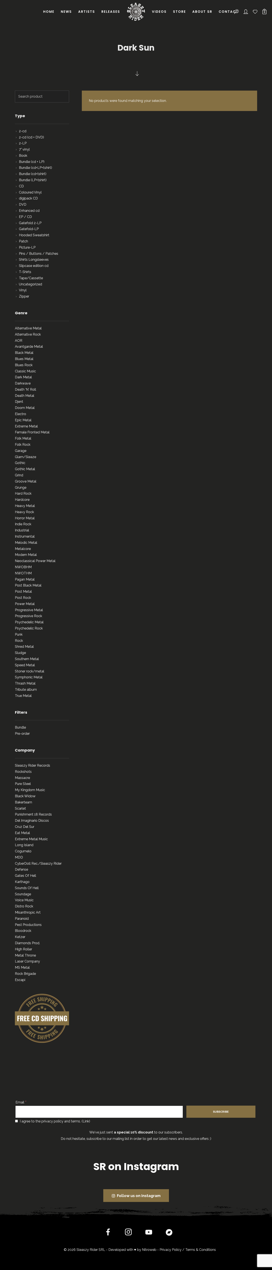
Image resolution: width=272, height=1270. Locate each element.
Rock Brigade (25, 974)
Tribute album (26, 690)
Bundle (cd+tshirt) (32, 174)
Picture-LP (27, 247)
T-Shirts (25, 272)
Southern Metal (27, 659)
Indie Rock (23, 524)
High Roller (23, 949)
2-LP (23, 143)
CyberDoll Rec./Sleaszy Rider (38, 863)
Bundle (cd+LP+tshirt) (35, 168)
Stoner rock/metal (29, 671)
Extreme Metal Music (31, 839)
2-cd (22, 131)
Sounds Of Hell (27, 888)
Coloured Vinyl (30, 192)
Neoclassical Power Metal (35, 561)
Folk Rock (22, 445)
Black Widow (25, 796)
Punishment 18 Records (33, 814)
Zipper (24, 296)
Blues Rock (24, 365)
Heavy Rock (24, 512)
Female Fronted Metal (32, 432)
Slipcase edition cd (33, 266)
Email (21, 1102)
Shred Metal (24, 647)
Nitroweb (149, 1250)
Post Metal (23, 591)
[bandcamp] (169, 1233)
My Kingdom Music (30, 790)
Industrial (22, 530)
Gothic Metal (25, 469)
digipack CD (28, 198)
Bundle (20, 727)
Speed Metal (25, 665)
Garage (20, 451)
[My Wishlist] (255, 11)
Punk (19, 634)
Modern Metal (26, 555)
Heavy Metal (25, 506)
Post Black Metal (28, 585)
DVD (22, 204)
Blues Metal (24, 359)
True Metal (23, 696)
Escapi (20, 980)
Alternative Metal (28, 328)
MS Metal (22, 967)
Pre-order (22, 734)
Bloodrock (23, 931)
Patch (23, 241)
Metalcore (23, 549)
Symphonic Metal (28, 677)
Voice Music (24, 900)
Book (23, 156)
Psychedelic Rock (29, 628)
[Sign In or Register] (246, 11)
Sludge (20, 653)
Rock (19, 641)
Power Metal (25, 604)
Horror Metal (25, 518)
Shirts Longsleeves (34, 260)
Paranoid (22, 919)
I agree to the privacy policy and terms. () (54, 1121)
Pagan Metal (25, 579)
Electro (20, 414)
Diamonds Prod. (27, 943)
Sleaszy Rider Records (32, 765)
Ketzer (20, 937)
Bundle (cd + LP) (31, 162)
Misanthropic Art (28, 912)
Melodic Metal (26, 543)
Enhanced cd (29, 211)
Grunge (20, 488)
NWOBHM (23, 567)
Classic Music (25, 371)
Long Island (24, 845)
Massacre (22, 778)
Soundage (23, 894)
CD (21, 186)
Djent (19, 402)
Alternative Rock (28, 334)
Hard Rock (23, 493)
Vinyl (23, 290)
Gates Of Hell (25, 876)
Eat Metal (22, 833)
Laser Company (27, 961)
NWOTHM (23, 573)
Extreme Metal (26, 426)
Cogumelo (23, 851)
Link (86, 1121)
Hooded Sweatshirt (34, 235)
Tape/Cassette (31, 278)
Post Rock (23, 598)
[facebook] (108, 1233)
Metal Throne (25, 955)
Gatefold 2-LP (30, 223)
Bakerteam (23, 802)
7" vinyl (24, 149)
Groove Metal (25, 481)
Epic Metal (23, 420)
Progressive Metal (29, 610)
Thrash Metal (25, 683)
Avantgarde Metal (29, 347)
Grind (19, 475)
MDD (19, 857)
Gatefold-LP (29, 229)
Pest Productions (28, 925)
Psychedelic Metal (29, 622)
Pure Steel (23, 784)
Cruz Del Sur (24, 827)
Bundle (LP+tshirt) (33, 180)
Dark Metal (23, 377)
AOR (18, 341)
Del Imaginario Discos (32, 821)
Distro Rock (24, 906)
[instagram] (128, 1233)
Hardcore (22, 500)
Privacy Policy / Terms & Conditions (188, 1250)
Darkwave (23, 383)
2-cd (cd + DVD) (31, 137)
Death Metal (24, 396)
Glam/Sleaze (25, 457)
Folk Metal (23, 438)
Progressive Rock (28, 616)
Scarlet (20, 808)
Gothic (20, 463)
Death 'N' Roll (25, 389)
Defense (21, 869)
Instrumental (25, 536)
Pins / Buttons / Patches (38, 254)
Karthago (22, 882)
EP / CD (25, 217)
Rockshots (23, 772)
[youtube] (148, 1235)
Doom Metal (25, 408)
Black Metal (24, 353)
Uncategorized (30, 284)
